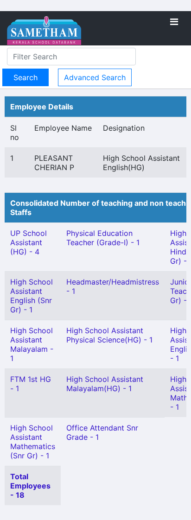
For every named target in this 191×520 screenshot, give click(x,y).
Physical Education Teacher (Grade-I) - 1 (103, 237)
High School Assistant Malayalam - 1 (31, 344)
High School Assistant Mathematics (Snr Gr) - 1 (32, 441)
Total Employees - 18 (30, 486)
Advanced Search (95, 77)
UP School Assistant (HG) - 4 (28, 242)
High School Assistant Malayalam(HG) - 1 (104, 383)
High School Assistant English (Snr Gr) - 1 (31, 295)
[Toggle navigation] (174, 22)
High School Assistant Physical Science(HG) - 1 (109, 335)
